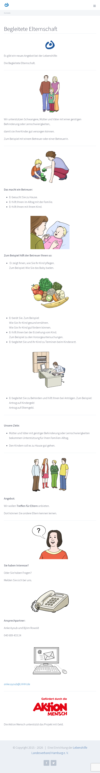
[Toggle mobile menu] (94, 6)
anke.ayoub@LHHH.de (17, 684)
